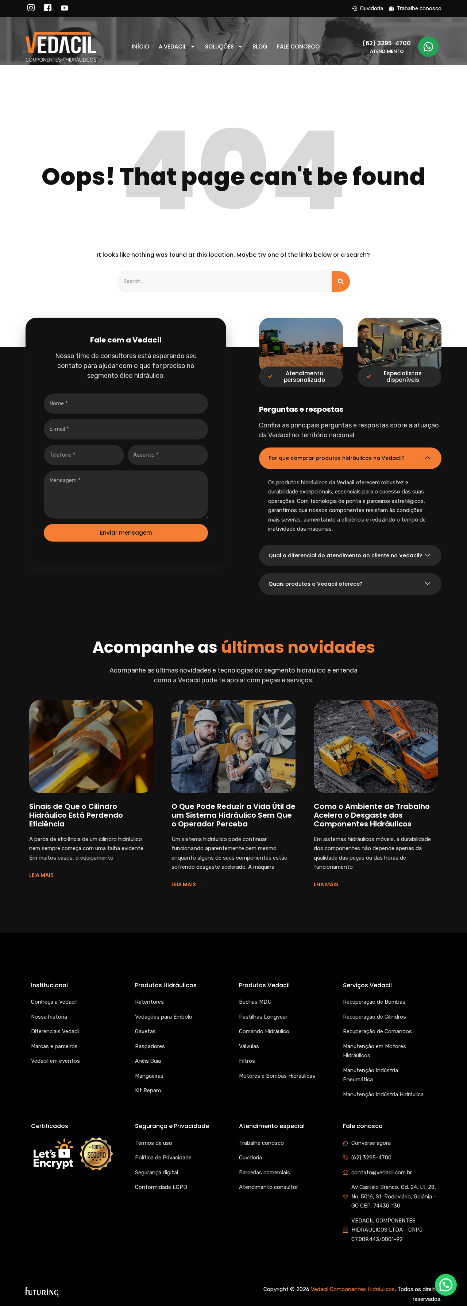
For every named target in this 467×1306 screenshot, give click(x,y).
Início (140, 46)
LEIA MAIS (41, 875)
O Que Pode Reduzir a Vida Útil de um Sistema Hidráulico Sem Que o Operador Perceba (233, 815)
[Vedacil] (61, 47)
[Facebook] (47, 8)
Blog (259, 46)
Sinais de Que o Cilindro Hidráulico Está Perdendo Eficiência (76, 815)
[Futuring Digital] (42, 1292)
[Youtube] (64, 8)
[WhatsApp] (428, 46)
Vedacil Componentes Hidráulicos (353, 1289)
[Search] (341, 281)
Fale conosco (298, 46)
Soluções (219, 46)
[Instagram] (31, 8)
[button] (350, 458)
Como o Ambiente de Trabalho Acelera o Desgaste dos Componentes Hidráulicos (372, 815)
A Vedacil (172, 46)
